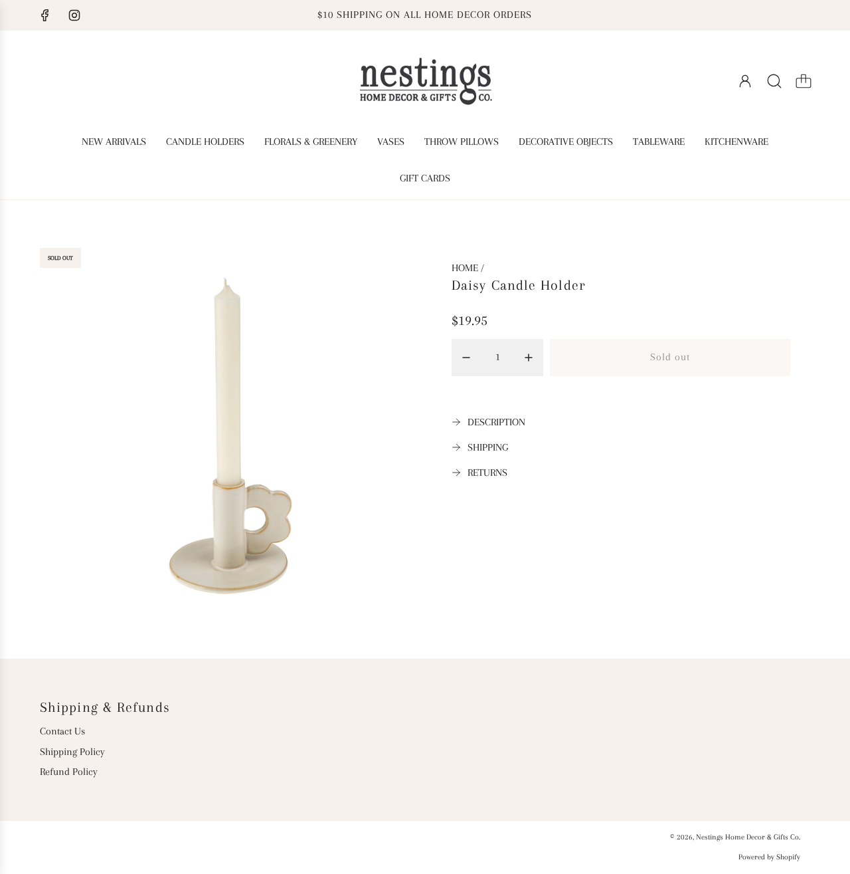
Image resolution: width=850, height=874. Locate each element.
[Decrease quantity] (466, 357)
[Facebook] (45, 15)
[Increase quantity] (528, 357)
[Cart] (803, 81)
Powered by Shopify (769, 857)
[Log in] (745, 81)
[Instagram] (74, 15)
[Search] (774, 81)
